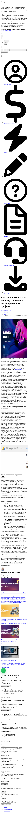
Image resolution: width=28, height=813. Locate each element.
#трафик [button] (19, 358)
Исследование (18, 369)
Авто (5, 44)
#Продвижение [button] (5, 358)
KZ (13, 50)
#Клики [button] (14, 358)
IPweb (5, 807)
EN (5, 50)
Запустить (8, 804)
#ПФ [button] (23, 358)
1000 (20, 748)
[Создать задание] (3, 670)
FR (16, 50)
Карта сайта (7, 811)
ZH (22, 50)
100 (17, 748)
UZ (25, 50)
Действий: (3, 746)
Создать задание (5, 667)
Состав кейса (4, 784)
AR (19, 50)
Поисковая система (6, 757)
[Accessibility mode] (1, 47)
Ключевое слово (5, 761)
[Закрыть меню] (1, 33)
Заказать (3, 793)
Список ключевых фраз (7, 767)
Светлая (6, 41)
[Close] (1, 744)
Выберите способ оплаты (7, 801)
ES (8, 50)
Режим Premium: (5, 781)
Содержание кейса (5, 686)
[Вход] (1, 53)
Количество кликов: (6, 777)
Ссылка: (3, 752)
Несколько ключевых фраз (9, 764)
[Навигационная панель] (2, 36)
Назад (2, 804)
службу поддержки (6, 30)
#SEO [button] (10, 358)
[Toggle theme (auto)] (1, 38)
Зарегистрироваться (6, 310)
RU (2, 50)
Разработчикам (8, 809)
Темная (6, 42)
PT (10, 50)
